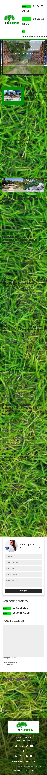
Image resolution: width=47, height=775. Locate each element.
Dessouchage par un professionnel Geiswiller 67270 (38, 700)
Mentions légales (23, 771)
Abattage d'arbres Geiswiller (6, 708)
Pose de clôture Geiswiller (8, 693)
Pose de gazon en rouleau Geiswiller (38, 689)
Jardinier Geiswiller (6, 687)
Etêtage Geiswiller (21, 693)
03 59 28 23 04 (21, 607)
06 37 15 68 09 (21, 612)
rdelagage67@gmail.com (23, 761)
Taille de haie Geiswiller (22, 687)
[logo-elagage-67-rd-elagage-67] (11, 20)
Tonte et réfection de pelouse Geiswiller (21, 703)
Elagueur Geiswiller (6, 700)
